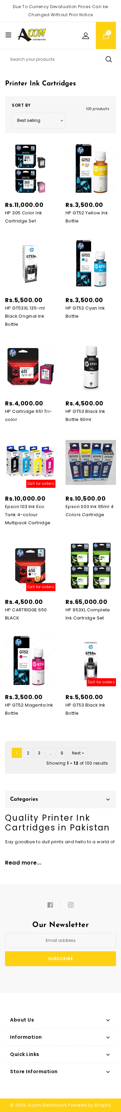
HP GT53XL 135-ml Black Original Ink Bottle (25, 316)
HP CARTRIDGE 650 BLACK (26, 614)
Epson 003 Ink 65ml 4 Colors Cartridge (90, 510)
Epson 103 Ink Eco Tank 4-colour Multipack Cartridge (28, 514)
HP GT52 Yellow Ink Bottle (87, 217)
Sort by (21, 105)
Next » (78, 753)
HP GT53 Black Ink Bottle (86, 709)
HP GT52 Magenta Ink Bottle (29, 709)
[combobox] (60, 59)
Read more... (23, 863)
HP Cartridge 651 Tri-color (28, 415)
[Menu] (8, 34)
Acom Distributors (47, 1105)
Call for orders (41, 483)
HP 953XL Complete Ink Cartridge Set (88, 614)
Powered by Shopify (89, 1105)
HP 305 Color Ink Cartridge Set (23, 217)
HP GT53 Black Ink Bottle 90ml (86, 415)
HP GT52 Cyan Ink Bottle (85, 312)
